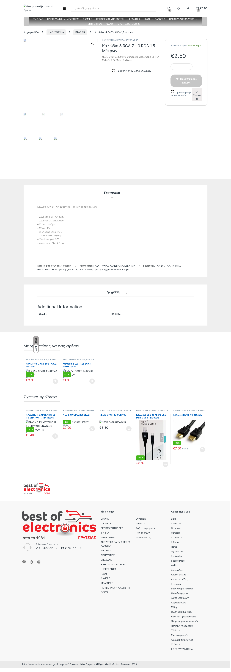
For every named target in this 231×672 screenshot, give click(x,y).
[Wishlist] (178, 8)
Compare (176, 528)
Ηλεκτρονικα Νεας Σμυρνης (52, 269)
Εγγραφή (141, 518)
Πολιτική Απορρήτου (182, 626)
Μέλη (174, 607)
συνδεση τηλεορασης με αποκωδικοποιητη (106, 269)
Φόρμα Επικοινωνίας (182, 640)
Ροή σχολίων (143, 532)
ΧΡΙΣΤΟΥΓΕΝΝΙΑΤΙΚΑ (182, 649)
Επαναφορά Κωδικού (182, 588)
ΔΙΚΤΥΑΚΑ (106, 550)
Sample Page (178, 560)
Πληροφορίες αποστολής (184, 621)
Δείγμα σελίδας (179, 579)
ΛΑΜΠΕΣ (87, 19)
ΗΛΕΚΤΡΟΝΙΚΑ (54, 19)
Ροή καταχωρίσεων (146, 528)
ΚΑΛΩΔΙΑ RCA (132, 40)
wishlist (174, 565)
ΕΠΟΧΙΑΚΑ (134, 19)
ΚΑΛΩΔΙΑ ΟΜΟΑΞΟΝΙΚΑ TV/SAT (42, 411)
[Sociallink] (24, 561)
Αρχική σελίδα (31, 32)
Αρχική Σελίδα (179, 574)
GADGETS (160, 19)
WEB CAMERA (108, 537)
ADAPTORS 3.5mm (71, 410)
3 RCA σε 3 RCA (162, 265)
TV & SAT (38, 19)
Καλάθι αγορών (179, 593)
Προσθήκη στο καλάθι (188, 81)
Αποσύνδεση (177, 570)
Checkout (176, 523)
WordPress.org (143, 537)
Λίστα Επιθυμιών (180, 598)
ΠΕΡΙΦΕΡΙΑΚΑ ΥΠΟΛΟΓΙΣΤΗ (110, 19)
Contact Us (176, 537)
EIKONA (105, 518)
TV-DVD (176, 265)
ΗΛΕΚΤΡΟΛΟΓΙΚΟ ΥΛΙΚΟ (182, 19)
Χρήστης (175, 644)
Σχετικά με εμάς (180, 635)
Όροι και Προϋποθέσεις (183, 616)
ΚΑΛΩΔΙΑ (80, 32)
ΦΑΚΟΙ (109, 23)
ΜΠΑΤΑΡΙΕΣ (73, 19)
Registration (177, 556)
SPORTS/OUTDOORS (129, 23)
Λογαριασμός (178, 602)
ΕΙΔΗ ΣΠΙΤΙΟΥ (95, 23)
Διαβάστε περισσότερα (51, 436)
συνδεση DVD (75, 269)
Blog (173, 518)
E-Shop (175, 542)
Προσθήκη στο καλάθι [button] (52, 381)
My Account (177, 551)
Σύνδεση (140, 523)
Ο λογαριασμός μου (181, 612)
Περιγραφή (112, 192)
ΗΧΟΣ (147, 19)
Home (174, 546)
